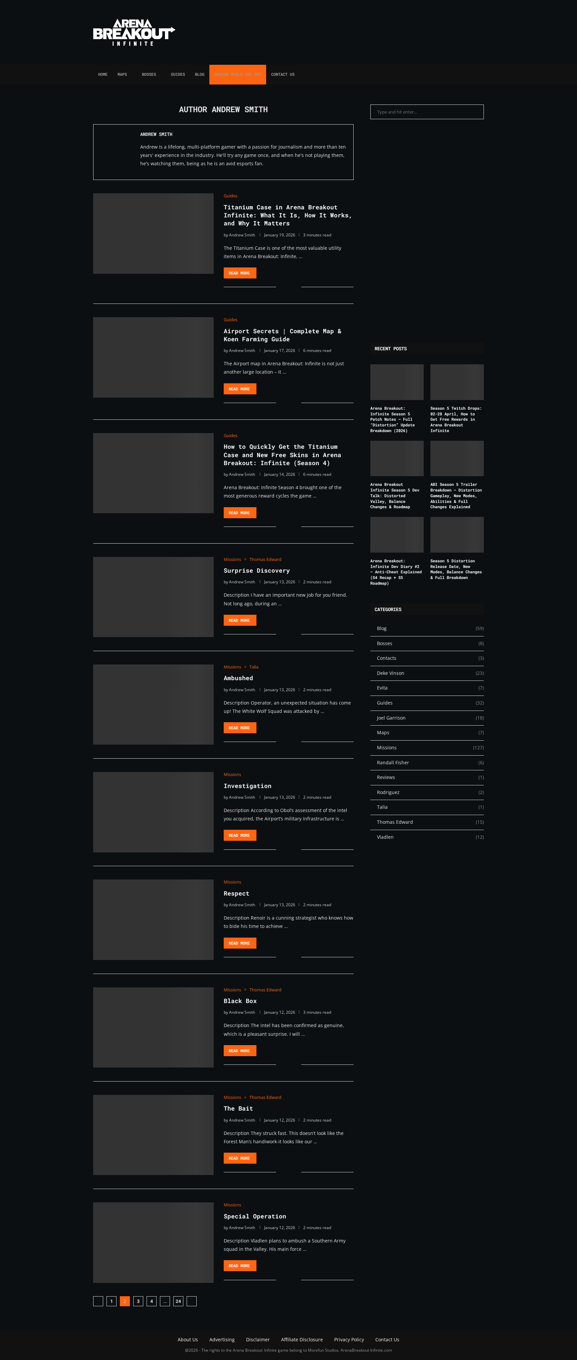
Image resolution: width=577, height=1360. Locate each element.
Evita (430, 688)
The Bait (238, 1108)
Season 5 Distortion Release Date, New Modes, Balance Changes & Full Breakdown (456, 569)
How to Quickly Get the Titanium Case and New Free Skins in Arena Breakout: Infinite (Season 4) (282, 454)
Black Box (240, 1001)
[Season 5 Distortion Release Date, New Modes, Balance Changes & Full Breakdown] (457, 535)
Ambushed (238, 678)
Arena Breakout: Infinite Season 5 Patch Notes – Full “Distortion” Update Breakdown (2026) (392, 419)
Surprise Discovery (257, 570)
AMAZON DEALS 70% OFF (237, 74)
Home (103, 74)
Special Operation (255, 1216)
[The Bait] (153, 1135)
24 (178, 1301)
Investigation (247, 786)
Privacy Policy (349, 1339)
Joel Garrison (430, 718)
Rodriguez (430, 792)
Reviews (430, 777)
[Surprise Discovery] (153, 597)
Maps (122, 74)
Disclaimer (258, 1339)
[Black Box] (153, 1027)
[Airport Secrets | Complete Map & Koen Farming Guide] (153, 357)
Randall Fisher (430, 762)
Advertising (222, 1339)
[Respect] (153, 920)
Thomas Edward (430, 822)
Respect (236, 893)
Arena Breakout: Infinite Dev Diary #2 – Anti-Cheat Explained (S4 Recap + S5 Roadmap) (396, 572)
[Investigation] (153, 812)
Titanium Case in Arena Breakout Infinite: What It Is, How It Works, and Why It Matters (288, 215)
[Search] (480, 74)
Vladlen (430, 837)
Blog (199, 74)
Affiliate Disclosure (302, 1339)
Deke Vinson (430, 673)
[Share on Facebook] (286, 287)
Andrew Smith (156, 134)
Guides (178, 74)
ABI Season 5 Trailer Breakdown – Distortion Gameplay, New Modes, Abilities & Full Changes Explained (456, 495)
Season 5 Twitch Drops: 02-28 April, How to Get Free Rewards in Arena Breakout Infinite (456, 419)
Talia (430, 807)
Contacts (430, 658)
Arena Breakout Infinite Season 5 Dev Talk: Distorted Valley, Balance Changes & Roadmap (394, 495)
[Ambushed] (153, 704)
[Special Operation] (153, 1242)
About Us (188, 1339)
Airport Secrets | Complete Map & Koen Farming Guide (282, 335)
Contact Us (283, 74)
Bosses (149, 74)
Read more (239, 272)
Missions (430, 747)
